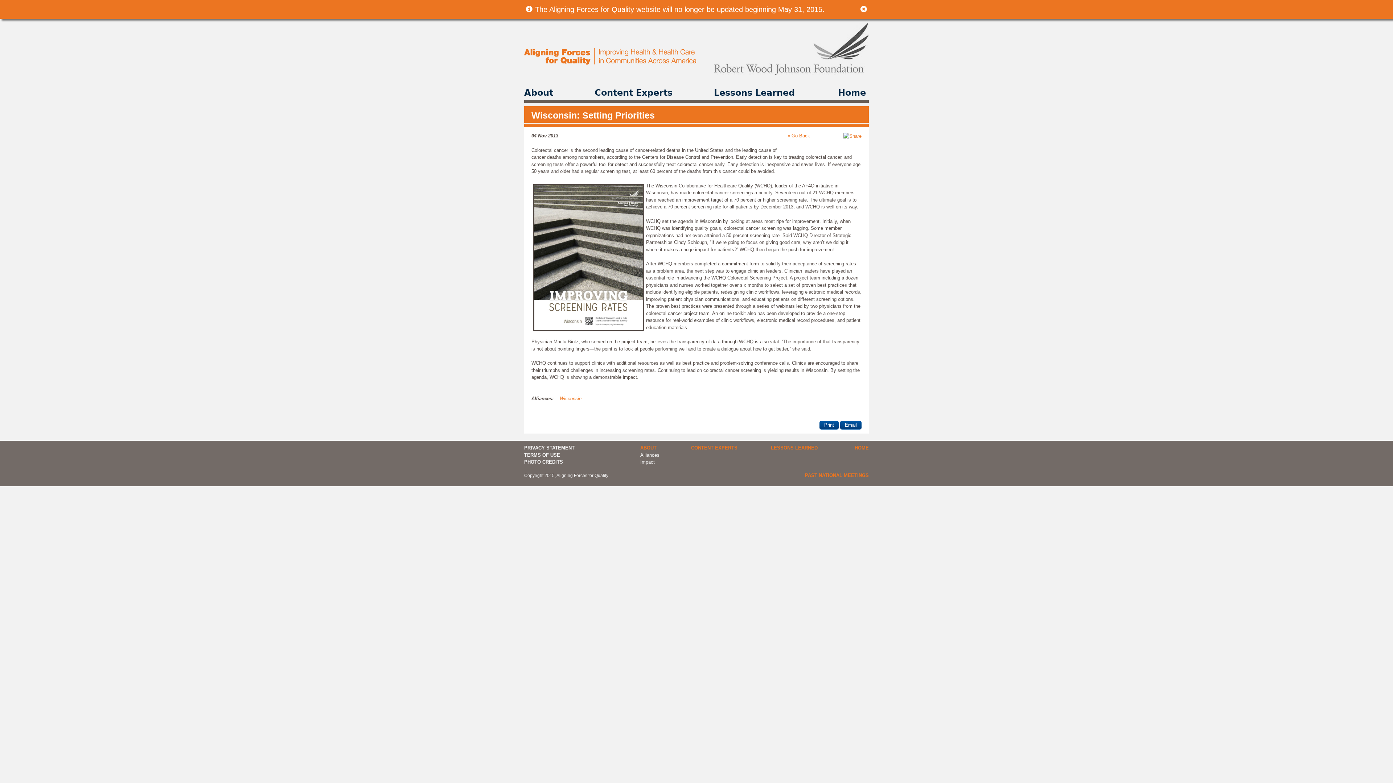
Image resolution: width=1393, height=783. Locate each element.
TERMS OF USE (542, 455)
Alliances (649, 455)
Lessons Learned (754, 93)
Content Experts (634, 93)
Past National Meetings (837, 475)
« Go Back (799, 135)
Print (829, 425)
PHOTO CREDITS (543, 462)
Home (852, 93)
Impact (647, 462)
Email (851, 425)
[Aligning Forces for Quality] (611, 63)
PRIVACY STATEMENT (549, 448)
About (538, 93)
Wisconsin (571, 398)
